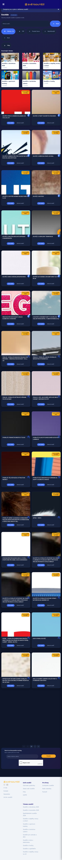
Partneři (44, 792)
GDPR (25, 795)
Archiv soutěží (8, 797)
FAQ (24, 792)
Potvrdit (49, 756)
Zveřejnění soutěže (48, 785)
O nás (5, 788)
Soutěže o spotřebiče (29, 848)
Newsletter (7, 794)
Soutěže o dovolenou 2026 (31, 807)
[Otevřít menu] (3, 4)
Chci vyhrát (10, 122)
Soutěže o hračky (28, 845)
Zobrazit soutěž (20, 122)
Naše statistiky (46, 788)
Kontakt (6, 791)
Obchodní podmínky (29, 785)
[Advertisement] (31, 717)
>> (38, 746)
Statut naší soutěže (29, 788)
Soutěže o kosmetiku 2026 (31, 810)
